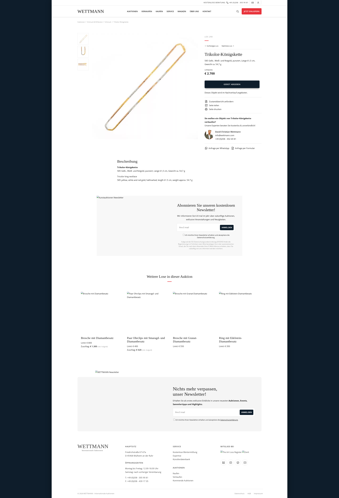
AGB (249, 493)
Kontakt (207, 11)
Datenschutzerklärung (206, 237)
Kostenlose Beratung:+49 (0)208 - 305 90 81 (226, 2)
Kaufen (159, 11)
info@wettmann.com (224, 135)
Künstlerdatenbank (181, 459)
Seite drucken (215, 109)
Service (170, 11)
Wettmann (90, 11)
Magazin (182, 11)
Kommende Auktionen (183, 480)
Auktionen (132, 11)
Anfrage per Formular (245, 148)
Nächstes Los (227, 46)
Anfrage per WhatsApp (219, 148)
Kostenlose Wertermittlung (185, 452)
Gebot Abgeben (232, 84)
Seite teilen (214, 105)
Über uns (194, 11)
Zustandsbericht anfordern (221, 101)
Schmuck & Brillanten (95, 22)
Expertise (177, 455)
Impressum (258, 493)
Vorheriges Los (212, 46)
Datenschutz (239, 493)
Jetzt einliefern (251, 11)
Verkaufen (146, 11)
